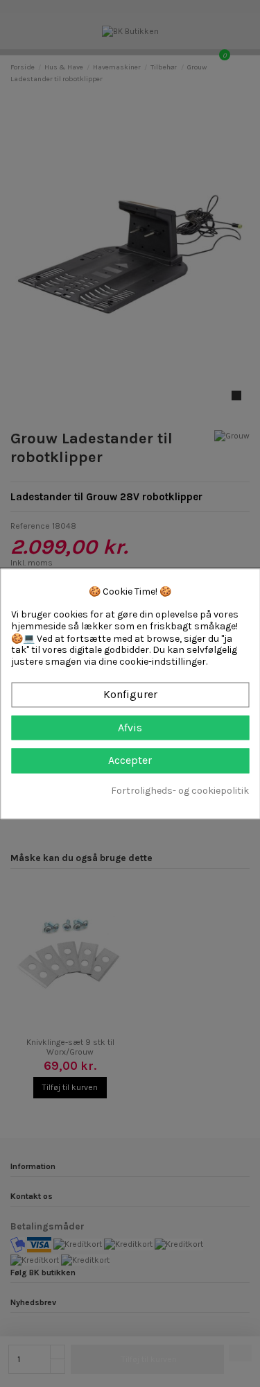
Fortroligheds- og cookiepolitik (180, 791)
